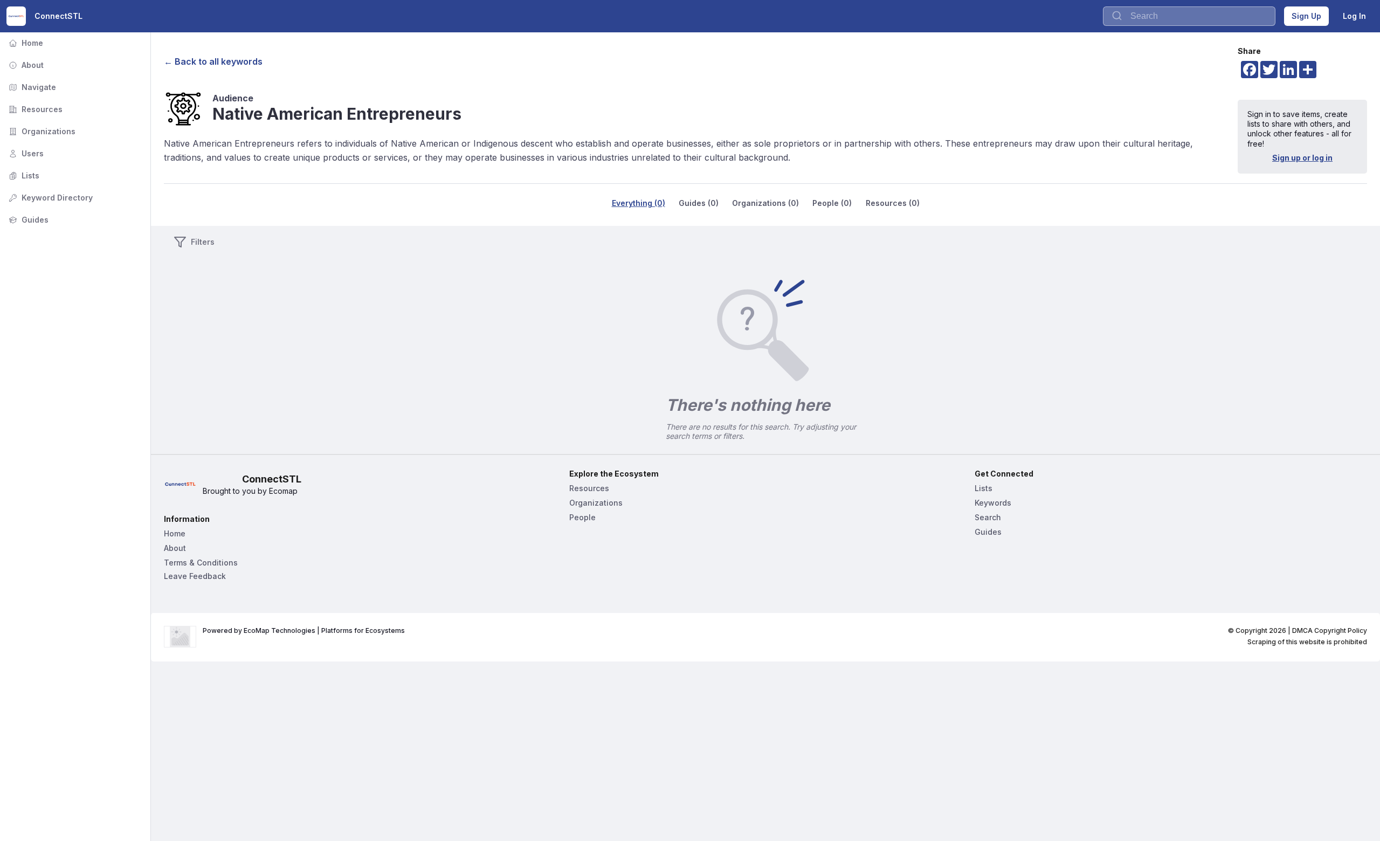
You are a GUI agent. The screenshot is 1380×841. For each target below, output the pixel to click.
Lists (22, 175)
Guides (27, 219)
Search (988, 517)
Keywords (993, 502)
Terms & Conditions (201, 562)
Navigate (31, 87)
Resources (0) (893, 203)
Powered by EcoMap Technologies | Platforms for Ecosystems (304, 630)
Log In (1354, 15)
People (582, 517)
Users (25, 153)
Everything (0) (638, 203)
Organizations (40, 131)
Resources (34, 109)
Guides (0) (699, 203)
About (25, 65)
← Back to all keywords (213, 61)
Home (24, 42)
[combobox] (1189, 16)
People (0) (832, 203)
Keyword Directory (49, 197)
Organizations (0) (765, 203)
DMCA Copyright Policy (1329, 630)
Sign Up (1306, 15)
